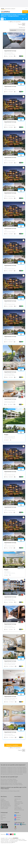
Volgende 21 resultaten (12, 745)
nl (26, 8)
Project (6, 434)
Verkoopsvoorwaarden (13, 840)
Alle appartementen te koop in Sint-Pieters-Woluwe (12, 774)
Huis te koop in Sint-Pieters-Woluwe (8, 779)
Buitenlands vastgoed (10, 8)
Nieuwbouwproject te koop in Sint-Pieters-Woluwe (11, 784)
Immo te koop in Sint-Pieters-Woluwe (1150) (10, 791)
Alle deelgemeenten (13, 841)
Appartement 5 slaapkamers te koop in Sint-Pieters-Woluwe (13, 772)
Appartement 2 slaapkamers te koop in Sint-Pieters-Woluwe (13, 768)
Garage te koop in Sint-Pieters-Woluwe (9, 780)
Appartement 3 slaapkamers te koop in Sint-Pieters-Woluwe (13, 770)
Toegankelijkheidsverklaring (6, 842)
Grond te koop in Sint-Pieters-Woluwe (9, 781)
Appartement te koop (10, 50)
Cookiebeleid (12, 839)
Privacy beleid (18, 839)
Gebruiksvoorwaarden (5, 839)
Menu (25, 11)
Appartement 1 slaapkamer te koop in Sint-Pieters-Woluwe (13, 767)
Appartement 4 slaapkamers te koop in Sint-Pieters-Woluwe (13, 771)
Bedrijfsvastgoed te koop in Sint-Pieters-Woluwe (11, 783)
